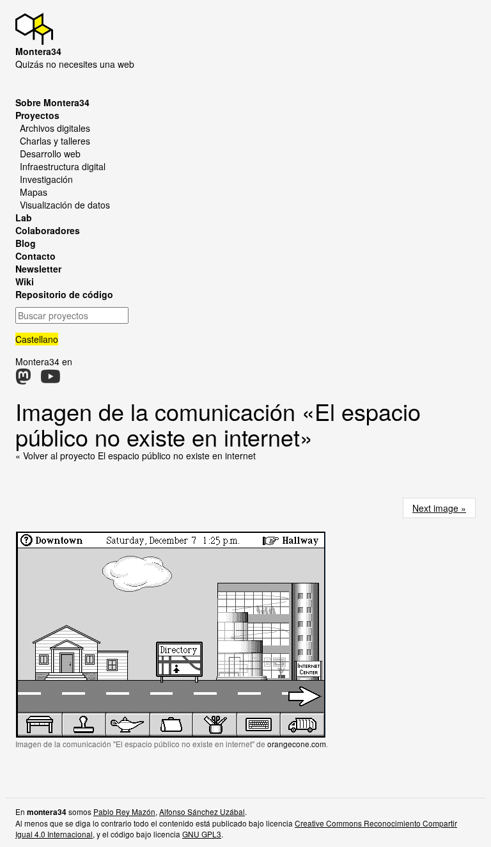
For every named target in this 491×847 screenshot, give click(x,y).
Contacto (35, 255)
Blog (25, 243)
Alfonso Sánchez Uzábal (202, 811)
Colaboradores (47, 230)
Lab (23, 217)
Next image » (439, 508)
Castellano (36, 339)
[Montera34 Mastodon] (23, 379)
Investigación (46, 179)
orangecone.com (296, 743)
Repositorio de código (64, 294)
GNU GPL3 (201, 833)
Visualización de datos (65, 204)
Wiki (24, 281)
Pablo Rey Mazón (124, 811)
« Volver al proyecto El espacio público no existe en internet (135, 455)
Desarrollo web (50, 153)
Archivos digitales (55, 128)
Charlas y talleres (55, 140)
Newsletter (38, 268)
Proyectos (37, 115)
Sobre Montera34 (52, 102)
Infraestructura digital (62, 166)
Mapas (33, 192)
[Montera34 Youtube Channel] (50, 379)
